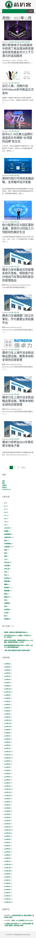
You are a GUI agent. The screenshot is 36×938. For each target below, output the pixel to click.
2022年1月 (7, 786)
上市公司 (6, 528)
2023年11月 (7, 723)
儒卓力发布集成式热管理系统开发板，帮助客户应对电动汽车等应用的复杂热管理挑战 (18, 275)
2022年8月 (7, 764)
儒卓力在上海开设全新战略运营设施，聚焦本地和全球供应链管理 (18, 356)
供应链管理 (7, 534)
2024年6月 (7, 704)
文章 (4, 485)
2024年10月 (7, 692)
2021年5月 (7, 811)
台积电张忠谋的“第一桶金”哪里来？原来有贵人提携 (18, 924)
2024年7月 (7, 701)
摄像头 (6, 584)
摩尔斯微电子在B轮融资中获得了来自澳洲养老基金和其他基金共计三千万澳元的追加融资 (18, 50)
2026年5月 (7, 667)
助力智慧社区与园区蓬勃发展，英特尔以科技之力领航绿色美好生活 (18, 228)
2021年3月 (7, 817)
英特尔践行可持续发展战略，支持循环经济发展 (18, 180)
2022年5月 (7, 773)
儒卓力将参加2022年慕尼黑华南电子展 (17, 444)
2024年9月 (7, 695)
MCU (5, 518)
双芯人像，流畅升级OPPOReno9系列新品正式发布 (18, 89)
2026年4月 (7, 670)
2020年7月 (7, 842)
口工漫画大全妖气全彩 (10, 923)
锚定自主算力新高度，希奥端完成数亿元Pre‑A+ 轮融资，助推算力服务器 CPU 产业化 (18, 641)
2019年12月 (7, 864)
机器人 (6, 594)
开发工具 (6, 568)
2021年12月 (7, 789)
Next (23, 467)
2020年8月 (7, 839)
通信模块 (6, 619)
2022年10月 (7, 758)
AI (4, 509)
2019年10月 (7, 871)
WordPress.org (6, 489)
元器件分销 (7, 537)
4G (5, 503)
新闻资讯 (6, 587)
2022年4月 (7, 776)
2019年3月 (7, 892)
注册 (3, 481)
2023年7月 (7, 736)
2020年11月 (7, 830)
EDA (5, 512)
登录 (3, 483)
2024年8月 (7, 698)
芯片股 (6, 612)
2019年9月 (7, 874)
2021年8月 (7, 801)
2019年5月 (7, 886)
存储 (5, 550)
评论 (4, 487)
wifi (5, 525)
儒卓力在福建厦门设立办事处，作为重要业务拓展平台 (18, 319)
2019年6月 (7, 883)
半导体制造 (7, 543)
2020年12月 (7, 827)
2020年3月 (7, 855)
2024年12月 (7, 689)
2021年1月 (7, 823)
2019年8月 (7, 877)
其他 (5, 540)
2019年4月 (7, 889)
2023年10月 (7, 726)
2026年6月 (7, 664)
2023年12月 (7, 720)
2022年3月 (7, 780)
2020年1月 (7, 861)
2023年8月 (7, 732)
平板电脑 (6, 565)
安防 (5, 553)
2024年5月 (7, 707)
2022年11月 (7, 754)
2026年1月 (7, 676)
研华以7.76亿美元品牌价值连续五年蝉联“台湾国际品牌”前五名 (17, 137)
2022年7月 (7, 767)
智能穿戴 (6, 590)
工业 (5, 559)
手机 (5, 572)
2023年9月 (7, 729)
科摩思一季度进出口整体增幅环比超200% (16, 632)
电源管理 (6, 603)
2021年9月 (7, 798)
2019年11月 (7, 867)
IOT (5, 515)
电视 (5, 606)
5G (5, 506)
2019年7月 (7, 880)
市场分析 (6, 562)
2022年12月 (7, 751)
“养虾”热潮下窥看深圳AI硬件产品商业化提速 (17, 650)
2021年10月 (7, 795)
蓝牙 (5, 616)
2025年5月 (7, 682)
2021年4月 (7, 814)
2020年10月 (7, 833)
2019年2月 (7, 896)
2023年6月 (7, 739)
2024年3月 (7, 711)
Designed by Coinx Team (22, 934)
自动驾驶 (6, 609)
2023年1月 (7, 748)
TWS (5, 521)
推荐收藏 (6, 581)
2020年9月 (7, 836)
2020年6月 (7, 845)
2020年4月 (7, 852)
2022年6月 (7, 770)
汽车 (5, 600)
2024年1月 (7, 717)
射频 (5, 556)
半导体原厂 (7, 547)
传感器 (6, 531)
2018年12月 (7, 902)
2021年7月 (7, 805)
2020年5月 (7, 849)
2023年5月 (7, 742)
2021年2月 (7, 820)
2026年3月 (7, 673)
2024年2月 (7, 714)
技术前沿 (6, 578)
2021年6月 (7, 808)
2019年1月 (7, 899)
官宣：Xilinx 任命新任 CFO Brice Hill (22, 920)
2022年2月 (7, 783)
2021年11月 (7, 792)
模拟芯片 (6, 597)
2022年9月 (7, 761)
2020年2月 (7, 858)
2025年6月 (7, 679)
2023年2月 (7, 745)
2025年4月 (7, 685)
